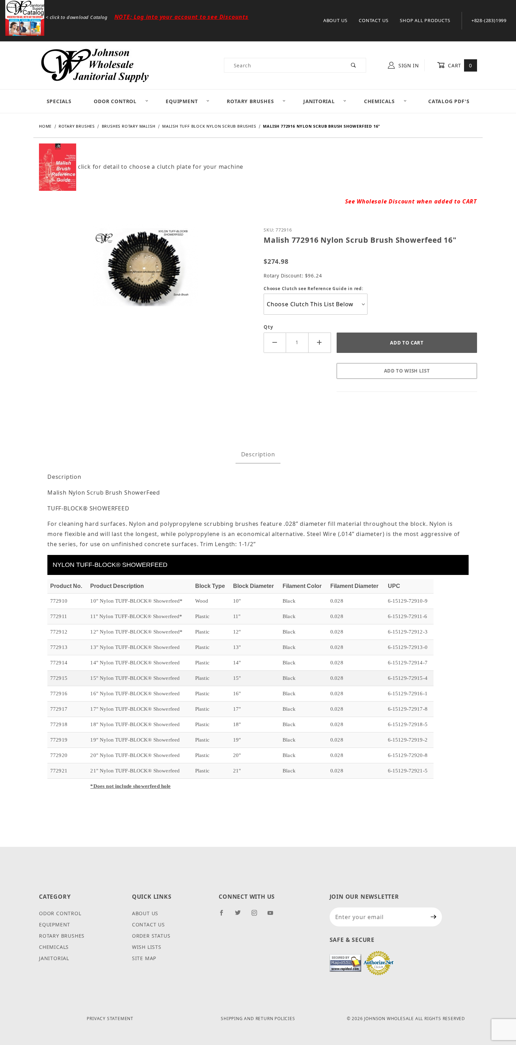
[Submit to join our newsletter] (433, 916)
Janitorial (319, 101)
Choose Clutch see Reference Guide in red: (313, 289)
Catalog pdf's (448, 101)
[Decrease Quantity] (275, 343)
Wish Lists (146, 947)
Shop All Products (425, 20)
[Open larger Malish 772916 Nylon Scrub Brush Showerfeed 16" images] (145, 270)
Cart (459, 65)
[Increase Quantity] (320, 343)
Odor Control (115, 101)
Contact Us (374, 20)
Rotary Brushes (250, 101)
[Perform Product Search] (354, 65)
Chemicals (379, 101)
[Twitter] (241, 915)
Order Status (151, 935)
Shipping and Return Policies (258, 1018)
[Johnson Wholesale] (94, 64)
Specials (59, 101)
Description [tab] (258, 454)
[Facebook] (224, 915)
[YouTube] (273, 915)
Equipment (182, 101)
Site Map (144, 958)
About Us (335, 20)
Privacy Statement (110, 1018)
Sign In (408, 65)
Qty (268, 327)
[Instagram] (257, 915)
